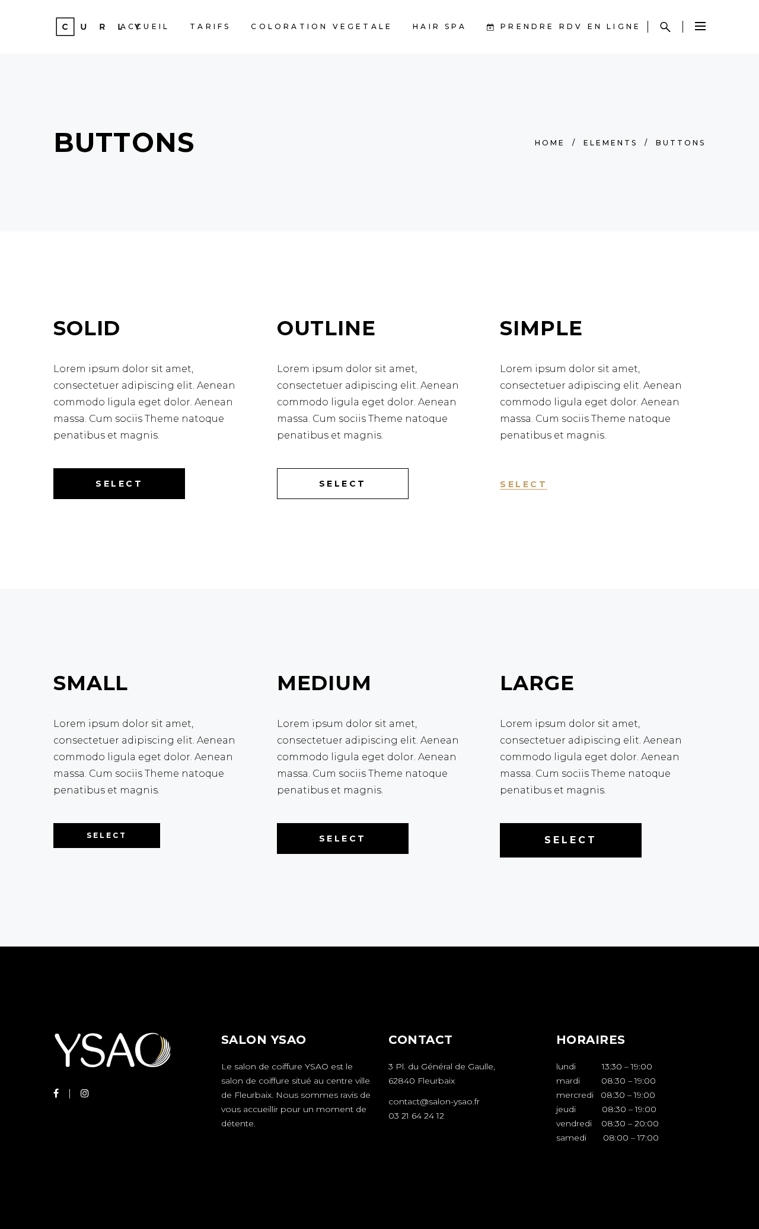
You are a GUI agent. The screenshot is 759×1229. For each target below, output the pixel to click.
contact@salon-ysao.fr (434, 1101)
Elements (610, 142)
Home (550, 142)
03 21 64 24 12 (416, 1115)
